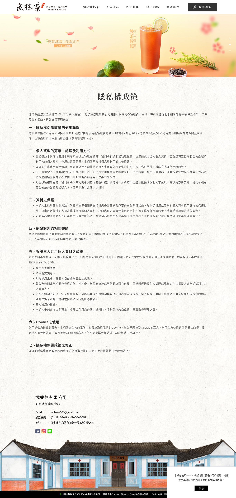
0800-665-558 (78, 417)
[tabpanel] (118, 45)
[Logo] (42, 6)
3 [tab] (230, 50)
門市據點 (132, 7)
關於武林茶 (91, 7)
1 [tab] (230, 38)
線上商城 (152, 7)
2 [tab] (230, 44)
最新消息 (173, 7)
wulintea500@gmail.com (65, 412)
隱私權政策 (216, 479)
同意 (201, 488)
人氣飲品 (112, 7)
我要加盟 (205, 7)
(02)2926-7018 (59, 417)
